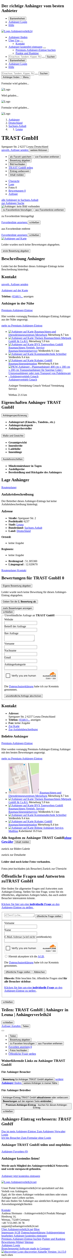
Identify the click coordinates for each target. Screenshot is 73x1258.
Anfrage (13, 193)
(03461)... (17, 296)
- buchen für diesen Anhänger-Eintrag (36, 1106)
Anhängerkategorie (15, 664)
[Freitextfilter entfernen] (43, 57)
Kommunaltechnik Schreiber (50, 353)
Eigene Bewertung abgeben (17, 585)
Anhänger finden (18, 37)
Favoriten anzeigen (20, 1046)
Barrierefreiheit (17, 18)
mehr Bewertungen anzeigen (17, 608)
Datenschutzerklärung (21, 686)
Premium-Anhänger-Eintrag (17, 310)
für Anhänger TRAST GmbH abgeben (28, 1079)
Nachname (10, 650)
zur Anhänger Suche (12, 203)
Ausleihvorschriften (13, 459)
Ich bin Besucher (26, 1137)
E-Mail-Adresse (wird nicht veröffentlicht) (27, 936)
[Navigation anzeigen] (2, 1030)
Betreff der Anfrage (15, 626)
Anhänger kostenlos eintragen (30, 1235)
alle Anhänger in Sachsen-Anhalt (19, 199)
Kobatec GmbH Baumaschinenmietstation (30, 362)
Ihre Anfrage (11, 633)
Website (8, 619)
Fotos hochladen (18, 1050)
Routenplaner (8, 487)
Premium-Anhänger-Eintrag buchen (36, 50)
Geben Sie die (19, 601)
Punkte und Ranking (27, 53)
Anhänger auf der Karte (14, 290)
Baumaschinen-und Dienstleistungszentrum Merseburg (32, 333)
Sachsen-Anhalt (33, 527)
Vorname (9, 643)
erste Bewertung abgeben (16, 251)
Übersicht (14, 181)
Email (7, 657)
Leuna (20, 524)
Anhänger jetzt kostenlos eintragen (20, 1176)
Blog (37, 1229)
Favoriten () (14, 1151)
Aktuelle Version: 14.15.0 (51, 1251)
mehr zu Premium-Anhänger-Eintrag (21, 325)
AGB (41, 956)
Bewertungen (17, 190)
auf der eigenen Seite (27, 1101)
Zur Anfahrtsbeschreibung (23, 729)
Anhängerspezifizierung (15, 415)
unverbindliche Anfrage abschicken (23, 696)
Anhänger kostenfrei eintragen (25, 46)
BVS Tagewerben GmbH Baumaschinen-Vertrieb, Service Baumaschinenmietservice (36, 347)
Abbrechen (39, 972)
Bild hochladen (17, 164)
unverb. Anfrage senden (15, 150)
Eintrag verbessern (19, 171)
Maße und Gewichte (13, 435)
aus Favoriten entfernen (50, 1043)
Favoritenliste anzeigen (14, 222)
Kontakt (20, 43)
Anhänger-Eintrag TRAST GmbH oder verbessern (35, 1097)
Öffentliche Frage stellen (22, 1053)
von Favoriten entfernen (47, 156)
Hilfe (11, 25)
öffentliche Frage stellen (49, 916)
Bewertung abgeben (20, 160)
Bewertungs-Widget (12, 1242)
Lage (11, 184)
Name (7, 929)
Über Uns (14, 40)
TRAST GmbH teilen (21, 167)
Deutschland (24, 530)
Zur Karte (14, 726)
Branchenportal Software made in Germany (25, 1250)
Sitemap (28, 1242)
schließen (34, 222)
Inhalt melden (17, 175)
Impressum (7, 1232)
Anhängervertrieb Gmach (23, 379)
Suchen (51, 56)
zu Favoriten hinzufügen (22, 1043)
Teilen (13, 1036)
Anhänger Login (18, 21)
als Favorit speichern (20, 156)
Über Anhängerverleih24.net (17, 1229)
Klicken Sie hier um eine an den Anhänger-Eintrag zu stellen (30, 906)
